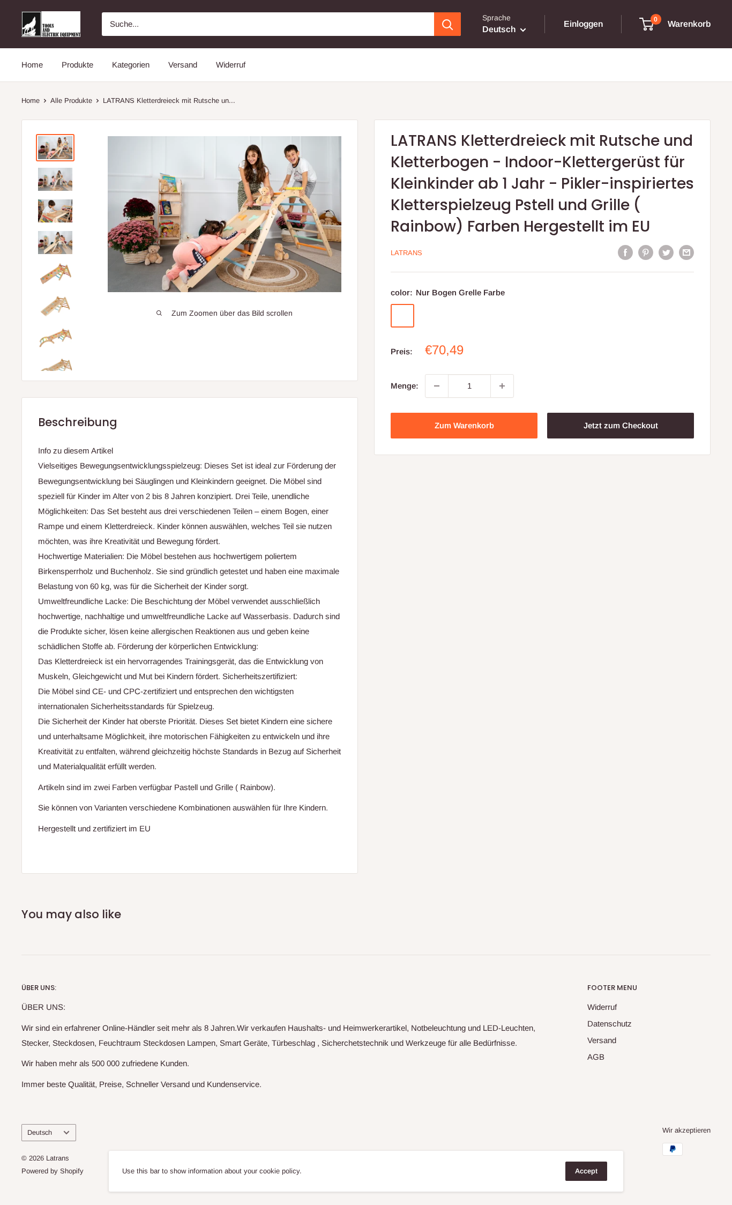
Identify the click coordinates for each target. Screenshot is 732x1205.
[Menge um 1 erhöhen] (502, 386)
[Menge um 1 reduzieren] (436, 386)
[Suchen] (447, 24)
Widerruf (230, 64)
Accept (586, 1171)
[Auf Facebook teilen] (625, 252)
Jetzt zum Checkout (621, 425)
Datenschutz (609, 1023)
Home (32, 64)
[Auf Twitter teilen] (666, 252)
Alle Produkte (71, 100)
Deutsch (39, 1132)
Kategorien (131, 64)
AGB (595, 1056)
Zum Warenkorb (464, 425)
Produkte (77, 64)
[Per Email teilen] (686, 252)
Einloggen (583, 23)
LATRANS (406, 253)
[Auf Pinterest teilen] (645, 252)
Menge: (405, 385)
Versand (182, 64)
